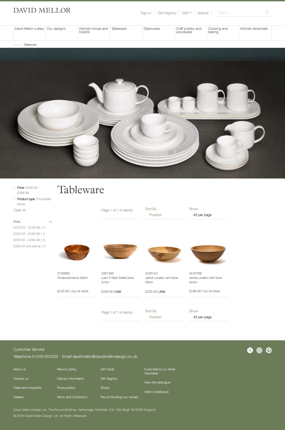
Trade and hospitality (27, 387)
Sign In (145, 12)
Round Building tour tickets (119, 397)
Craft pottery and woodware (189, 30)
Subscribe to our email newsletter (159, 371)
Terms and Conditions (72, 397)
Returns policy (67, 369)
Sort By (151, 208)
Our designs (56, 28)
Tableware (118, 28)
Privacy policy (66, 387)
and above (29, 246)
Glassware (152, 28)
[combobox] (244, 12)
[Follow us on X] (250, 350)
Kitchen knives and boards (93, 30)
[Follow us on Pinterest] (269, 350)
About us (19, 369)
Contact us (20, 378)
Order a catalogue (156, 391)
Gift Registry (167, 12)
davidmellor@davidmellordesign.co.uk (105, 356)
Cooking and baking (218, 30)
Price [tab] (16, 221)
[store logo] (42, 10)
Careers (18, 397)
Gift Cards (107, 369)
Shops (105, 387)
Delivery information (70, 378)
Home (17, 44)
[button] (187, 12)
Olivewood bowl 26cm (72, 277)
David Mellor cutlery (29, 28)
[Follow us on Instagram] (259, 350)
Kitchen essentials (254, 28)
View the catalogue (157, 382)
